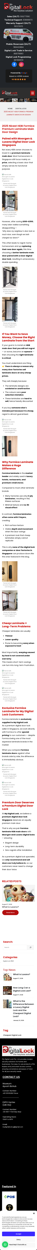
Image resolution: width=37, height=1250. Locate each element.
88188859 (18, 60)
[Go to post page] (7, 978)
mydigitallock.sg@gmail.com (13, 1127)
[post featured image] (18, 893)
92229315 (18, 26)
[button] (34, 1213)
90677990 (25, 16)
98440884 (18, 47)
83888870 (28, 20)
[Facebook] (14, 64)
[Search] (30, 947)
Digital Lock (6, 961)
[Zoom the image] (18, 1046)
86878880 (18, 53)
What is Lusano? (10, 907)
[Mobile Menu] (32, 93)
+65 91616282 (8, 1093)
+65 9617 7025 (8, 1112)
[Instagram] (21, 64)
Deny (19, 1239)
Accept (18, 1234)
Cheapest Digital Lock (12, 1035)
